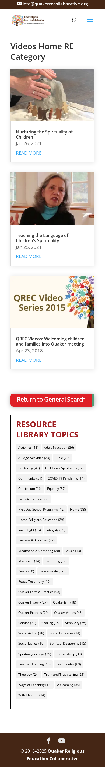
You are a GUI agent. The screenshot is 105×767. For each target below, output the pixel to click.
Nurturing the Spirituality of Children (44, 134)
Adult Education (59, 447)
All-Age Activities (34, 457)
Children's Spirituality (64, 468)
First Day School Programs (41, 509)
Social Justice (31, 643)
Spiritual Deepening (68, 643)
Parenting (56, 561)
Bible (62, 457)
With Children (31, 695)
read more (28, 153)
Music (73, 550)
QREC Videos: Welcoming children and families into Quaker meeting (50, 341)
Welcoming (68, 684)
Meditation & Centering (39, 550)
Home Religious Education (41, 519)
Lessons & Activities (36, 540)
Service (27, 623)
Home (78, 509)
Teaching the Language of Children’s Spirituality (42, 237)
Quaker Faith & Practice (39, 592)
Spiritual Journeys (34, 654)
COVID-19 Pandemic (66, 478)
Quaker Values (68, 612)
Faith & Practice (33, 499)
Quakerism (64, 602)
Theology (28, 674)
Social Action (31, 633)
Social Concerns (65, 633)
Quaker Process (33, 612)
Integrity (55, 530)
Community (30, 478)
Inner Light (29, 530)
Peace (26, 571)
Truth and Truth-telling (64, 674)
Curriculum (30, 488)
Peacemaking (53, 571)
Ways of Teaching (34, 684)
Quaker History (33, 602)
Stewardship (69, 654)
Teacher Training (34, 664)
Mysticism (29, 561)
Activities (28, 447)
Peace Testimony (34, 581)
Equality (56, 488)
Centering (29, 468)
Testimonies (68, 664)
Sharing (50, 623)
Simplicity (75, 623)
